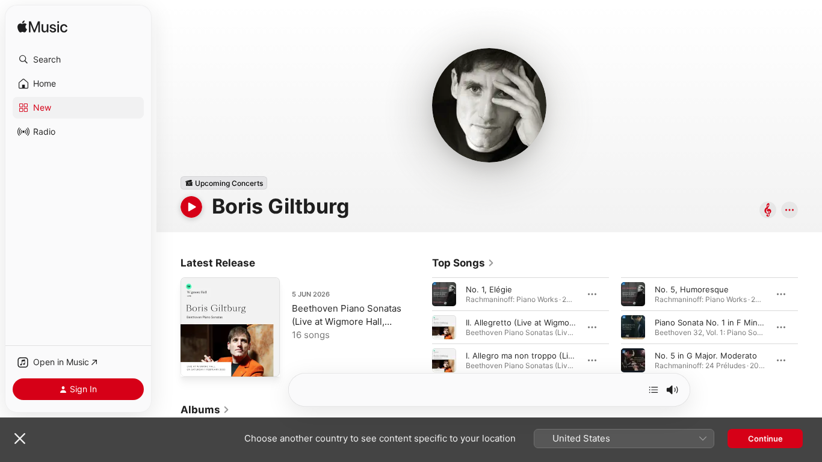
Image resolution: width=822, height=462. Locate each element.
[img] (42, 27)
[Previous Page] (420, 327)
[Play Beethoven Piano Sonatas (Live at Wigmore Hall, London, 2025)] (196, 362)
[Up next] (653, 389)
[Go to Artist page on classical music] (767, 211)
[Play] (191, 207)
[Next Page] (810, 327)
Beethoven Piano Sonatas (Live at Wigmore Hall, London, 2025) (346, 321)
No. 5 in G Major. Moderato (706, 355)
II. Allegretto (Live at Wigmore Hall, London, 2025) (560, 322)
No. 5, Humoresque (692, 289)
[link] (463, 263)
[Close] (19, 438)
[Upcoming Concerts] (224, 182)
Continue (765, 438)
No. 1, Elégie (489, 289)
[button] (78, 59)
